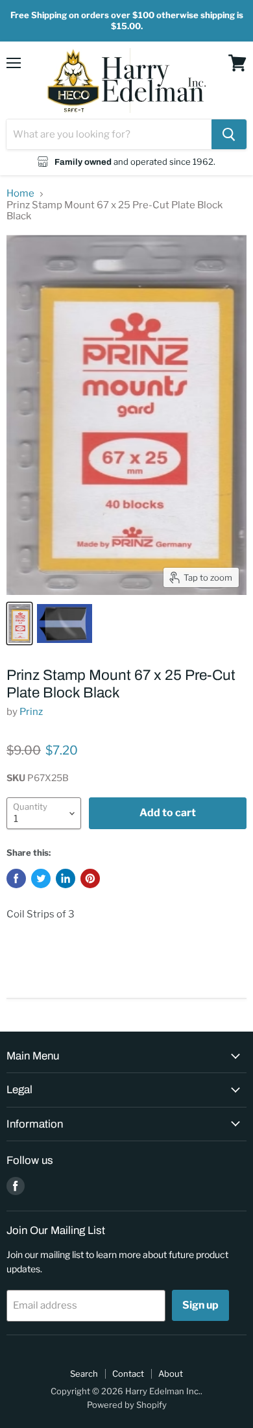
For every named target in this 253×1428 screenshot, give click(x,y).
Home (20, 193)
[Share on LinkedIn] (65, 878)
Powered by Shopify (127, 1404)
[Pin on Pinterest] (90, 878)
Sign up (200, 1305)
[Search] (229, 134)
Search (84, 1373)
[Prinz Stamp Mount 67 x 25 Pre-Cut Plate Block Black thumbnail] (19, 623)
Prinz (31, 712)
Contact (128, 1373)
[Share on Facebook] (16, 878)
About (170, 1373)
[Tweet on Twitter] (41, 878)
